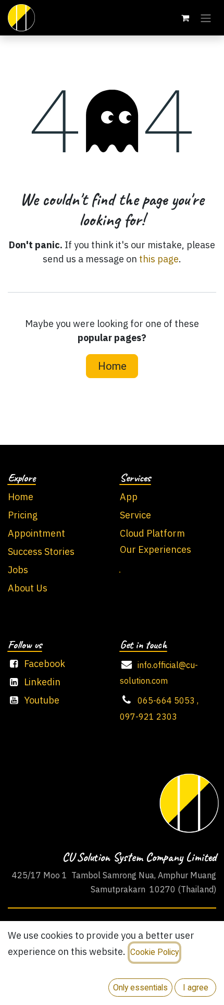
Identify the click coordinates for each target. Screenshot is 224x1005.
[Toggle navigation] (205, 18)
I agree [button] (195, 987)
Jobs (18, 570)
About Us (27, 589)
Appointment (36, 534)
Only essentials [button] (140, 987)
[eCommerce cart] (185, 17)
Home (112, 366)
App (129, 497)
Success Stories (41, 552)
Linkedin (42, 683)
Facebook (44, 664)
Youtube (41, 701)
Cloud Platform (152, 534)
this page (159, 260)
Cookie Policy (154, 952)
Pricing (23, 516)
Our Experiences (155, 550)
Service (135, 516)
